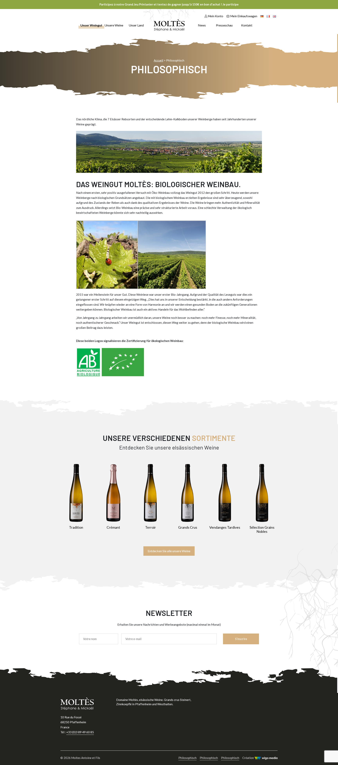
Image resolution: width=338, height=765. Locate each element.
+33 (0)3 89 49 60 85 (80, 732)
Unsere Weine (113, 25)
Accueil (158, 60)
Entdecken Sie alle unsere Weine (169, 551)
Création (248, 758)
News (202, 25)
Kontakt (246, 25)
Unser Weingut (91, 25)
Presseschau (224, 25)
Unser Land (136, 25)
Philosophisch (187, 758)
